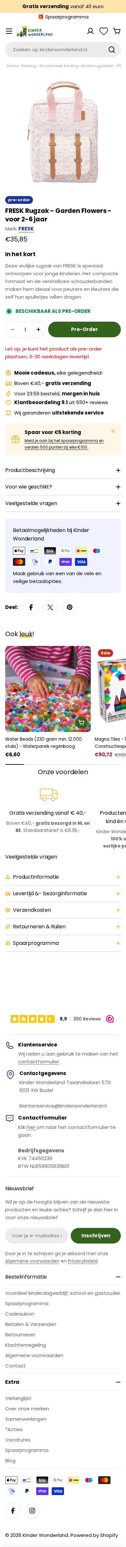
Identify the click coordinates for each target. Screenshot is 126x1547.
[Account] (90, 31)
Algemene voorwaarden (32, 1261)
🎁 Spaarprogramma (63, 16)
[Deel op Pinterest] (70, 607)
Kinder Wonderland (45, 1535)
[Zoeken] (112, 50)
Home (12, 65)
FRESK (26, 228)
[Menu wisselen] (9, 31)
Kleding (28, 65)
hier (31, 1127)
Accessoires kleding (59, 65)
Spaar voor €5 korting (53, 432)
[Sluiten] (113, 431)
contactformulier (38, 1061)
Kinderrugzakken (97, 65)
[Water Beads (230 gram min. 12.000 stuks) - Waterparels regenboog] (48, 689)
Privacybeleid (83, 1261)
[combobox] (63, 49)
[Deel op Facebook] (31, 607)
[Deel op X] (50, 607)
